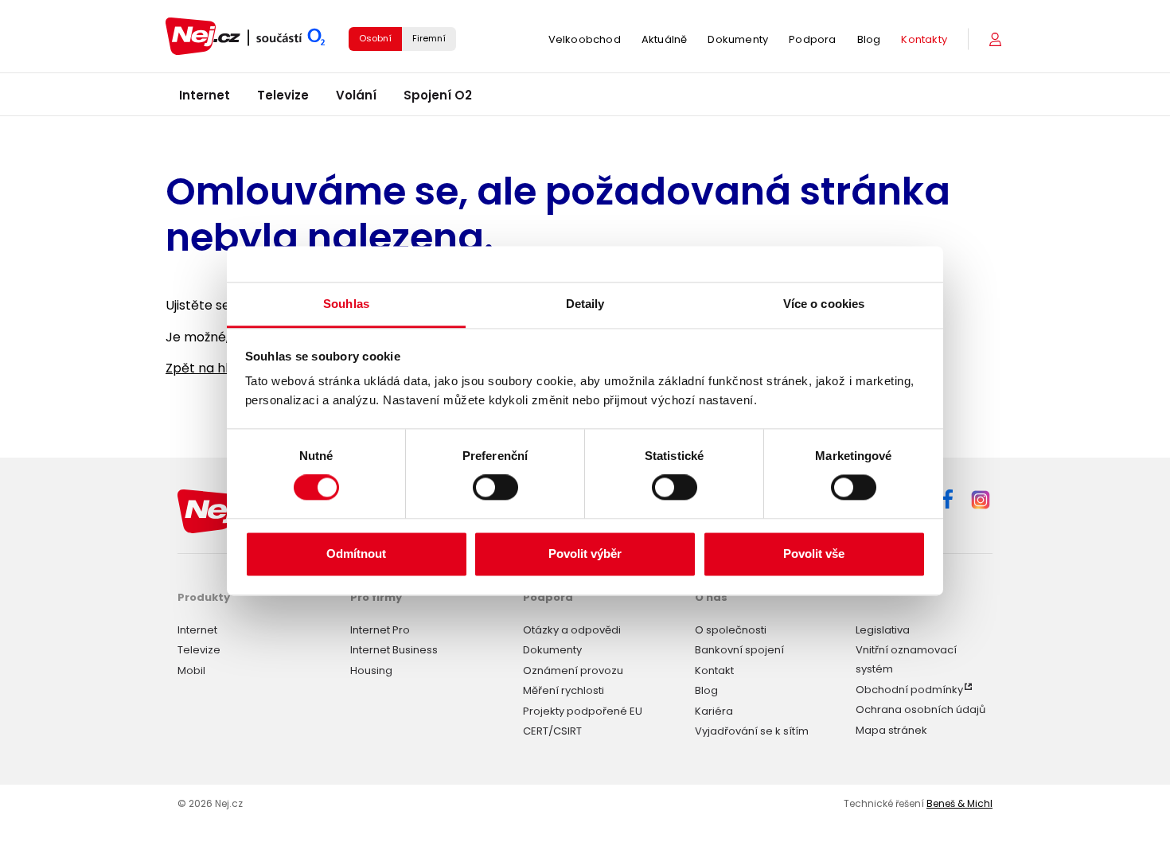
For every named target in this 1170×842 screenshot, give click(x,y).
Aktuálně (665, 39)
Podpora (812, 39)
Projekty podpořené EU (582, 711)
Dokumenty (738, 39)
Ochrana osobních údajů (920, 709)
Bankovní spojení (739, 649)
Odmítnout (356, 553)
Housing (371, 670)
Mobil (191, 670)
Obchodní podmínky (909, 689)
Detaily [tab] (585, 303)
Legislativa (883, 629)
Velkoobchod (584, 39)
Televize (283, 95)
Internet (204, 95)
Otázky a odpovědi (572, 629)
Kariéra (714, 711)
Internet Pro (380, 629)
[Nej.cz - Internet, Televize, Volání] (245, 36)
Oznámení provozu (573, 670)
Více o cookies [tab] (823, 303)
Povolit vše (813, 553)
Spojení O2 (438, 95)
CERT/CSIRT (552, 731)
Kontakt (714, 670)
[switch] (495, 488)
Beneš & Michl (959, 803)
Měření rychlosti (563, 690)
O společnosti (730, 629)
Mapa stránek (891, 730)
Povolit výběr (585, 553)
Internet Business (394, 649)
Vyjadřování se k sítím (752, 731)
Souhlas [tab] (346, 303)
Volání (356, 95)
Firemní (429, 38)
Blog (869, 39)
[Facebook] (947, 501)
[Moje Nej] (996, 39)
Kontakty (924, 39)
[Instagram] (981, 501)
